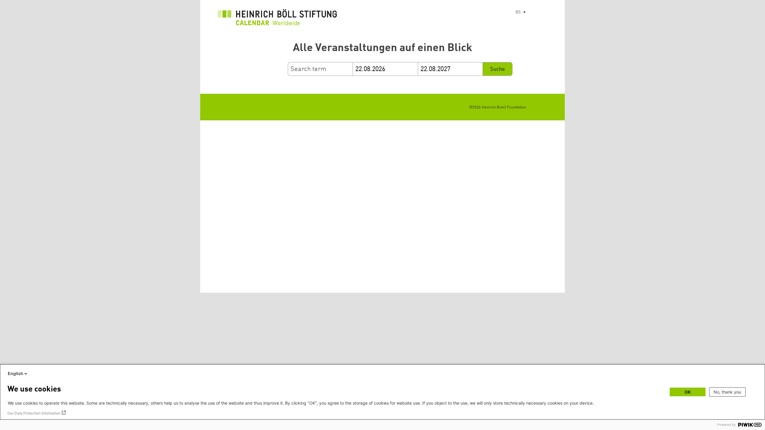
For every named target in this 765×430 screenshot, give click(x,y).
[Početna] (277, 19)
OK (688, 391)
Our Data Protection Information (33, 413)
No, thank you (727, 391)
